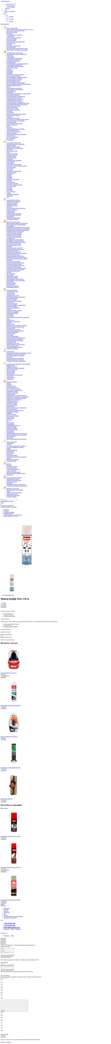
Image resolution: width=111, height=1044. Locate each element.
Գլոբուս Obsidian (11, 191)
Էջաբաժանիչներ (11, 90)
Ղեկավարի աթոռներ (12, 205)
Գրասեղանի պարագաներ (14, 105)
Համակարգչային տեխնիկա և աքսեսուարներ (18, 364)
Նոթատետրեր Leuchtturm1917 (14, 65)
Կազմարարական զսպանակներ (15, 101)
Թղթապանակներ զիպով (13, 81)
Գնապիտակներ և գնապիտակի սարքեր (17, 48)
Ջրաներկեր (10, 189)
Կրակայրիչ (10, 454)
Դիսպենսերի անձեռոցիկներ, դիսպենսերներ (18, 227)
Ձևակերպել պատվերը (11, 507)
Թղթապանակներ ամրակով (14, 80)
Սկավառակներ (11, 372)
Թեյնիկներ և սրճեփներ (12, 411)
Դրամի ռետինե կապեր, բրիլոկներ (16, 129)
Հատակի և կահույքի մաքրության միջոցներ (18, 230)
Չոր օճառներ (10, 275)
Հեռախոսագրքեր (11, 62)
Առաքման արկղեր (11, 461)
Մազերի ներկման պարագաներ (15, 340)
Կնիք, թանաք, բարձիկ (12, 108)
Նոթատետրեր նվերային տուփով (15, 66)
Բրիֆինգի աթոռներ (12, 204)
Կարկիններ (10, 174)
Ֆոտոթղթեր (10, 33)
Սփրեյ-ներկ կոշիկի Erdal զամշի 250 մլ (10, 900)
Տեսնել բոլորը (4, 808)
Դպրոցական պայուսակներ (14, 171)
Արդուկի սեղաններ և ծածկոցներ (15, 355)
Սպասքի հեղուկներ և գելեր (14, 245)
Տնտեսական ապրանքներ (13, 222)
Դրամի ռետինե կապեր (13, 130)
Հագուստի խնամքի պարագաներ (15, 269)
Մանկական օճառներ (12, 276)
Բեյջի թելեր (10, 127)
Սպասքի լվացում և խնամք (14, 243)
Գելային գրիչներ (11, 156)
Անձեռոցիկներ (10, 226)
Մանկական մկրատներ (13, 194)
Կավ (8, 197)
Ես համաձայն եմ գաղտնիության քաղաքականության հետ (17, 971)
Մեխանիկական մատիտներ (14, 160)
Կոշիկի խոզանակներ (12, 348)
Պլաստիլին (10, 195)
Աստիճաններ (10, 451)
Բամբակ (9, 309)
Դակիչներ (9, 116)
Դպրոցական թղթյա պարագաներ (16, 144)
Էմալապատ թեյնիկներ (13, 415)
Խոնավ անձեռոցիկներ (12, 332)
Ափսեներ (9, 384)
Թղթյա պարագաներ (11, 28)
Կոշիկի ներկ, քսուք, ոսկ (13, 343)
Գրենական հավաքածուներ (14, 164)
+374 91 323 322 (9, 4)
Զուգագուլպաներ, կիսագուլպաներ (16, 473)
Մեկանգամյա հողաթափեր (14, 480)
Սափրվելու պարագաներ (13, 321)
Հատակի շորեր (11, 238)
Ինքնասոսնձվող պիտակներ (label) (16, 41)
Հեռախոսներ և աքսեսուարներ (14, 375)
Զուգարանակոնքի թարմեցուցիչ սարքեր (17, 258)
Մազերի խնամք (11, 333)
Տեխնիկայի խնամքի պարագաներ (15, 368)
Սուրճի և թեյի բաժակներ (13, 388)
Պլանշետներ (10, 92)
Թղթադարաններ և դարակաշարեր (16, 96)
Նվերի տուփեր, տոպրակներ (14, 492)
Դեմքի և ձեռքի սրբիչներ (13, 469)
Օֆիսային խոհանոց (11, 382)
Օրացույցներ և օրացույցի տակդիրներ (16, 134)
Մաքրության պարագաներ (14, 235)
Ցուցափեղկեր (10, 216)
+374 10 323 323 (9, 923)
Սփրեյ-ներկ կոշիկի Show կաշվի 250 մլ (11, 867)
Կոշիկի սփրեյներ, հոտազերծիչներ (16, 344)
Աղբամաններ (10, 281)
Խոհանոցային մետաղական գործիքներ (17, 433)
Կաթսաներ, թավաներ (12, 391)
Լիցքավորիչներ (11, 377)
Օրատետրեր (10, 55)
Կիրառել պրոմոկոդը (6, 1042)
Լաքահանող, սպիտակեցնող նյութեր (16, 268)
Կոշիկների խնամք (11, 341)
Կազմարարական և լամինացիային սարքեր (18, 103)
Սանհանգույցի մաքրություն (14, 252)
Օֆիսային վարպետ (11, 442)
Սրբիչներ (9, 465)
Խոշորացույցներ (11, 135)
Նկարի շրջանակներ (12, 209)
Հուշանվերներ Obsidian (13, 219)
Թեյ (7, 421)
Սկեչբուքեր (10, 149)
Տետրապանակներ (11, 172)
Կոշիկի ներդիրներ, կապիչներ (14, 347)
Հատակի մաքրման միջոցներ (14, 233)
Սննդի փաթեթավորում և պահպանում (17, 407)
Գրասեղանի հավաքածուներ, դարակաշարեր (19, 93)
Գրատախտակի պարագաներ (14, 123)
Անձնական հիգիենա (12, 290)
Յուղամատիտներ (11, 186)
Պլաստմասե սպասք (12, 409)
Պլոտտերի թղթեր (11, 47)
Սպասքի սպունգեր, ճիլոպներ (14, 247)
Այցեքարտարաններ (12, 107)
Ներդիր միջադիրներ (12, 313)
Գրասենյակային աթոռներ (13, 201)
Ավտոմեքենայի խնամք (13, 287)
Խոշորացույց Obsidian (12, 137)
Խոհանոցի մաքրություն (13, 250)
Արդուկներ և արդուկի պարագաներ (16, 354)
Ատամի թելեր (10, 302)
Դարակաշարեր (11, 211)
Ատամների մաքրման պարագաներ (16, 297)
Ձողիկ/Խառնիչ (10, 406)
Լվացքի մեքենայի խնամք (13, 271)
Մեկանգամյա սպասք (12, 401)
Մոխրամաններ (11, 394)
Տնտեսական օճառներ (12, 277)
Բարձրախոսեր (11, 373)
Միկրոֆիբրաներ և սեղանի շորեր (15, 231)
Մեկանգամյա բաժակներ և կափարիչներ (17, 396)
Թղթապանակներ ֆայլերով (14, 85)
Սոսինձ (9, 448)
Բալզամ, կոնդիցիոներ (12, 336)
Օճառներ (9, 272)
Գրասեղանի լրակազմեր (13, 95)
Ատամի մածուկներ (12, 299)
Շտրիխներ (9, 73)
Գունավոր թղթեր (11, 43)
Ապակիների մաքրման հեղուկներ (15, 241)
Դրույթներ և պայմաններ (10, 917)
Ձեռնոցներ (9, 246)
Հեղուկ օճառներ (11, 273)
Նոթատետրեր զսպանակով (14, 59)
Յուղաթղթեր (10, 437)
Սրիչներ (9, 175)
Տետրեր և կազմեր (11, 145)
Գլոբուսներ (10, 190)
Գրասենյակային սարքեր (13, 118)
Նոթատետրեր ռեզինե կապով (14, 58)
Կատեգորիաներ (5, 24)
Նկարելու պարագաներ (13, 179)
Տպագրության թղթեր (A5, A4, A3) (15, 30)
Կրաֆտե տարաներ (12, 403)
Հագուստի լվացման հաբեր (14, 266)
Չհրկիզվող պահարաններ (13, 217)
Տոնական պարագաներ (12, 488)
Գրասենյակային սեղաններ (14, 215)
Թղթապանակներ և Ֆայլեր (14, 76)
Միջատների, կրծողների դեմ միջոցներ (17, 456)
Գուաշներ (9, 187)
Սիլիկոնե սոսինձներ (12, 450)
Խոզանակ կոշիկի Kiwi (7, 798)
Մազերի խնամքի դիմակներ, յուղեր (16, 337)
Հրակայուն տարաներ (12, 392)
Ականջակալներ (11, 370)
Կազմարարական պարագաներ (15, 99)
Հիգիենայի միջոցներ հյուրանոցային (16, 484)
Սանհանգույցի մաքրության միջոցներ (16, 257)
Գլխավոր (6, 509)
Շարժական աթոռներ (12, 202)
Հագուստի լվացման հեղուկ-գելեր (15, 262)
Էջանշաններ (10, 163)
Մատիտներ (10, 71)
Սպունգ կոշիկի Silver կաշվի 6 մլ (9, 736)
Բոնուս (5, 915)
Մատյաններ (10, 139)
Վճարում (6, 911)
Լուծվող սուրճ (10, 418)
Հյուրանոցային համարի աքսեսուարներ (17, 485)
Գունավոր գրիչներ (12, 157)
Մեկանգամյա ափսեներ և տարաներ (16, 398)
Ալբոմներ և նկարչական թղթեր (15, 148)
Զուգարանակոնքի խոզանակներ (15, 256)
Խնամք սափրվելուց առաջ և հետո (15, 326)
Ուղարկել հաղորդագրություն (7, 955)
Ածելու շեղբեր (10, 324)
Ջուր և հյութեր (10, 417)
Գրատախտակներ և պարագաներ (16, 120)
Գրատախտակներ (11, 122)
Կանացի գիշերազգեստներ (14, 472)
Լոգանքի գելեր (11, 293)
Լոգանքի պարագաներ (13, 295)
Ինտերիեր (9, 206)
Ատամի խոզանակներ (12, 298)
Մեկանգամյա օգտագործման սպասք (16, 395)
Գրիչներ (9, 69)
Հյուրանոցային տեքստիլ (13, 479)
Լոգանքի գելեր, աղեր (12, 291)
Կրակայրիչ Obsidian (12, 455)
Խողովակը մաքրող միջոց (13, 254)
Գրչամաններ (10, 112)
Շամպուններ (10, 335)
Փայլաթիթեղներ (11, 436)
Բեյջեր (8, 126)
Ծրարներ (9, 44)
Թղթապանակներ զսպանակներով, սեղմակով (18, 84)
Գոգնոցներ (9, 170)
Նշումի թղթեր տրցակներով (14, 37)
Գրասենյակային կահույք (13, 200)
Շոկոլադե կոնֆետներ (12, 429)
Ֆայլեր (8, 86)
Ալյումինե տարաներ (12, 402)
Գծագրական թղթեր (12, 151)
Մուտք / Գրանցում (10, 11)
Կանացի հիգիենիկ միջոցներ (14, 310)
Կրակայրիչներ (10, 452)
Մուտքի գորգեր (11, 284)
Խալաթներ (9, 483)
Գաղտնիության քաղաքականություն (13, 916)
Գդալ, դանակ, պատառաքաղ (14, 390)
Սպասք (9, 383)
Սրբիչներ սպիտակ (12, 481)
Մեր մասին (7, 908)
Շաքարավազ (10, 422)
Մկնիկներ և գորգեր (12, 366)
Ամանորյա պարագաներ (13, 495)
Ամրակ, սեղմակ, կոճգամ (13, 115)
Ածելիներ (9, 322)
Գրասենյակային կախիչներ (14, 213)
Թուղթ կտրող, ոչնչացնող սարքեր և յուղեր (18, 119)
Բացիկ (8, 491)
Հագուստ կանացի (11, 470)
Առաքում (7, 8)
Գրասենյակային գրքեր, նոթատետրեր (17, 54)
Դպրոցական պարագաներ (13, 142)
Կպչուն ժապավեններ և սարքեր (15, 447)
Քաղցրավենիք (10, 424)
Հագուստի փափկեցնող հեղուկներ (15, 265)
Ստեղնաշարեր (11, 365)
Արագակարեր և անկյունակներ (15, 89)
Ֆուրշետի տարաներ (12, 405)
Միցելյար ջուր (10, 320)
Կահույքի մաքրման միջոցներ (14, 234)
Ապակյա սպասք (11, 386)
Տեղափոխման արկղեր (12, 459)
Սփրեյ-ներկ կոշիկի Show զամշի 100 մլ (11, 836)
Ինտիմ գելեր (10, 316)
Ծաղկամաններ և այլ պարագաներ (16, 208)
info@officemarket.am (11, 927)
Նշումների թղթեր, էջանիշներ (14, 35)
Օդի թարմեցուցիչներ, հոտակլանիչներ (17, 253)
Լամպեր (9, 444)
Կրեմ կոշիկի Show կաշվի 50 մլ (9, 673)
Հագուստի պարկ (11, 167)
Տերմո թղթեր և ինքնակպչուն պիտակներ (17, 50)
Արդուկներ (9, 357)
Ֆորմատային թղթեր (12, 32)
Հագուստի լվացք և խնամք (13, 261)
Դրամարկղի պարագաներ (14, 131)
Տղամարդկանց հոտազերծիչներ (15, 331)
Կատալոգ (6, 510)
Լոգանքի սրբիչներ (12, 468)
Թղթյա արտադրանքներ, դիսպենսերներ (17, 223)
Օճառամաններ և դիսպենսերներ (15, 279)
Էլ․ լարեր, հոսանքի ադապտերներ (16, 446)
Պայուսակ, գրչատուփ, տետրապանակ (17, 165)
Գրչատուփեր (10, 168)
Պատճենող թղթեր (11, 40)
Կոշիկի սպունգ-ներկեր (13, 346)
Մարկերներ (10, 70)
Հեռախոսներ (10, 379)
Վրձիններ (9, 180)
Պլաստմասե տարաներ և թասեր (15, 410)
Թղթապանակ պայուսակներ (14, 88)
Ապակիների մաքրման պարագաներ (16, 242)
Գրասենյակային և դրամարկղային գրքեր (17, 63)
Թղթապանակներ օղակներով (14, 78)
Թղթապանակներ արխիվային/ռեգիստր (17, 77)
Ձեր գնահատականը (6, 965)
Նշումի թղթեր (10, 36)
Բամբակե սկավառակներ (13, 307)
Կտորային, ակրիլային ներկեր (14, 184)
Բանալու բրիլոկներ (12, 133)
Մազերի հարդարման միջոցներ (15, 339)
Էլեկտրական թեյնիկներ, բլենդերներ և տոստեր (19, 353)
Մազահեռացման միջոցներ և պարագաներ (18, 317)
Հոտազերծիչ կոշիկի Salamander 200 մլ (10, 767)
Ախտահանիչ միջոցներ (13, 285)
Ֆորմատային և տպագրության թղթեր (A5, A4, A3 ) (20, 29)
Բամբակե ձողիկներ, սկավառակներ (16, 305)
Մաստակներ (10, 430)
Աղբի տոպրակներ (11, 283)
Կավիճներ (9, 176)
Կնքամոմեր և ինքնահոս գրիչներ (15, 74)
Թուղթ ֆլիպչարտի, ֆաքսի (14, 45)
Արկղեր (9, 458)
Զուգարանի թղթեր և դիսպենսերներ (16, 224)
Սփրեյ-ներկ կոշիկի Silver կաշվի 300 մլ (11, 705)
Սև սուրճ (9, 420)
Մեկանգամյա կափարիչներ (14, 399)
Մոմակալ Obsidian (11, 496)
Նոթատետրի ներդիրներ (13, 61)
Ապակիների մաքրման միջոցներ (15, 239)
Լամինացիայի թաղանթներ (14, 100)
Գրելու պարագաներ (12, 67)
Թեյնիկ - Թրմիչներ (11, 414)
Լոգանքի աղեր (11, 294)
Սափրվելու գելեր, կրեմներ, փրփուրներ (17, 325)
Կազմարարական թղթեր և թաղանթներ (17, 104)
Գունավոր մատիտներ (12, 183)
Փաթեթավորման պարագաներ (15, 490)
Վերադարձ (7, 912)
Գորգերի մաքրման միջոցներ (14, 237)
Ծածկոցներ (10, 474)
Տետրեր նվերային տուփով (13, 146)
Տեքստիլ (8, 464)
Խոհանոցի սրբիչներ (12, 466)
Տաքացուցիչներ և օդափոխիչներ (15, 358)
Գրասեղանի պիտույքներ (13, 110)
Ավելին (2, 904)
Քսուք (8, 318)
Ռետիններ (9, 178)
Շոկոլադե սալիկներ (12, 428)
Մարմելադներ (10, 432)
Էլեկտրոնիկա (10, 351)
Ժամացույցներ (10, 212)
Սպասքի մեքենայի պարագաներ (15, 249)
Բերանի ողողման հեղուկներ (14, 301)
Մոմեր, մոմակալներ (12, 494)
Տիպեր (8, 152)
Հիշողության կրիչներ (12, 369)
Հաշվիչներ (9, 111)
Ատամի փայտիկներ (12, 303)
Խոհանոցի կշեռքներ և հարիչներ (15, 359)
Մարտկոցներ (10, 443)
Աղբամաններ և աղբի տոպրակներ (16, 280)
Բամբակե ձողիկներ (12, 306)
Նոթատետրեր (10, 57)
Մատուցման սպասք (12, 387)
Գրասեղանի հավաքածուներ (14, 97)
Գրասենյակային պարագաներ (14, 52)
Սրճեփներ (9, 413)
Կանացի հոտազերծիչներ (13, 329)
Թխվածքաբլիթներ (11, 426)
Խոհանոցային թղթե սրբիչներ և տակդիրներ (18, 228)
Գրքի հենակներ (11, 161)
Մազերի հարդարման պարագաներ (16, 361)
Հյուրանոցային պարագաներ (14, 477)
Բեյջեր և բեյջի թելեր (12, 124)
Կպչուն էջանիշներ (12, 39)
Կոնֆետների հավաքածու (13, 425)
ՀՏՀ (6, 10)
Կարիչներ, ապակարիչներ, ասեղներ (16, 114)
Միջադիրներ (10, 314)
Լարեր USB (10, 376)
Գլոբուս (9, 193)
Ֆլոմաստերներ (11, 182)
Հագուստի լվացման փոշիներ (14, 264)
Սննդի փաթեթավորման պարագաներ (17, 439)
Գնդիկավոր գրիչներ (12, 155)
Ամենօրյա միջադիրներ (13, 312)
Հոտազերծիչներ (11, 328)
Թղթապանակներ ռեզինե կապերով (16, 82)
